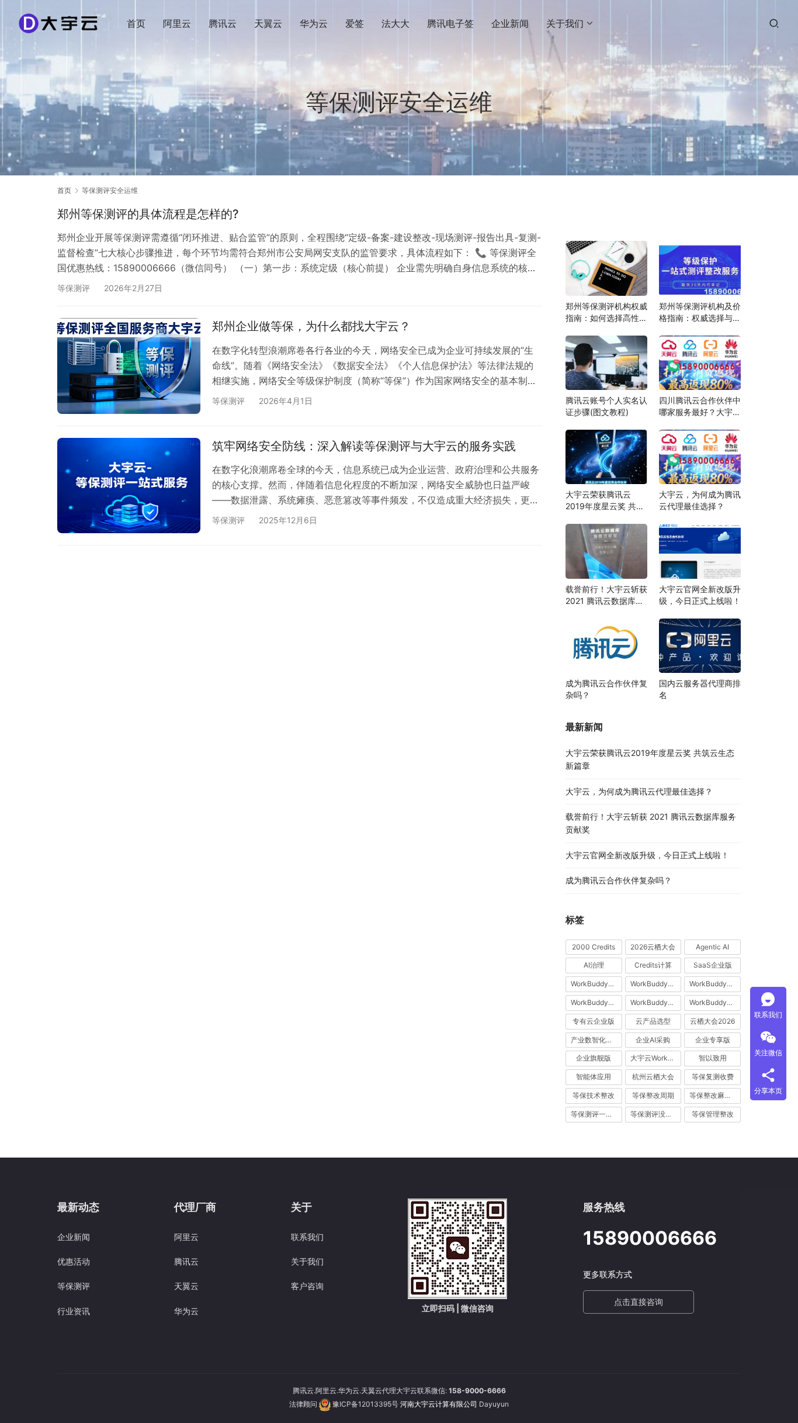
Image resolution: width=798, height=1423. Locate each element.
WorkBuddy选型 (715, 1002)
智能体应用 (593, 1076)
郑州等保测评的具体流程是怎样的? (148, 214)
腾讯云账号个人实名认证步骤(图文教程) (606, 406)
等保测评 (73, 288)
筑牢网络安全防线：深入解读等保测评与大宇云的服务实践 (364, 446)
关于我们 (565, 23)
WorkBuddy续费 (656, 1002)
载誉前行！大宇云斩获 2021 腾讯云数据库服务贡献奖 (606, 595)
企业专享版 (712, 1039)
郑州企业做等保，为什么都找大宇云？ (311, 326)
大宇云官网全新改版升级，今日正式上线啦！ (700, 595)
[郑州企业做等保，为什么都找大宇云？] (128, 365)
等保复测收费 (713, 1076)
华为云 (314, 23)
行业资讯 (73, 1311)
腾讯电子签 (450, 23)
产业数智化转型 (595, 1039)
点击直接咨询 (638, 1302)
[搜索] (774, 23)
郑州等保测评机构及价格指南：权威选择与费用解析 (700, 312)
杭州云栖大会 (653, 1076)
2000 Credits (593, 946)
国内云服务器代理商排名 (700, 689)
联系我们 (307, 1237)
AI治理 (594, 965)
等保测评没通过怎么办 (656, 1114)
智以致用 (713, 1058)
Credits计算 (653, 965)
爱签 (354, 23)
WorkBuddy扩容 (715, 983)
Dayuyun (494, 1404)
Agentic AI (712, 946)
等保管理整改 (713, 1114)
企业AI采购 (653, 1039)
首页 (136, 23)
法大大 (395, 23)
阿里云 (177, 23)
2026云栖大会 (652, 946)
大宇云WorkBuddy (656, 1058)
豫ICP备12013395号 (365, 1404)
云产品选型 (653, 1021)
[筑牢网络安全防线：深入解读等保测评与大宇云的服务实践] (128, 485)
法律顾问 (303, 1404)
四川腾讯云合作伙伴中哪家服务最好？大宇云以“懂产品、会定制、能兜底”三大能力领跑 (700, 406)
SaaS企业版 (712, 965)
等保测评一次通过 (596, 1114)
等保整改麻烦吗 (713, 1095)
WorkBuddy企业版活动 (596, 983)
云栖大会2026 (712, 1021)
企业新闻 (510, 23)
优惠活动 (73, 1261)
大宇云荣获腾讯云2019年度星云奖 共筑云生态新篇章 (604, 500)
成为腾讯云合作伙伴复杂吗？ (606, 689)
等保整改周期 (653, 1095)
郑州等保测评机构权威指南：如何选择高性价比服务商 (606, 312)
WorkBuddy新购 (596, 1002)
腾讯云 (223, 23)
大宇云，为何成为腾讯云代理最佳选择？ (700, 500)
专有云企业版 (594, 1021)
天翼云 (268, 23)
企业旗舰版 (593, 1058)
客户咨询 (307, 1286)
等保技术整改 (594, 1095)
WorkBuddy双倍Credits (656, 983)
